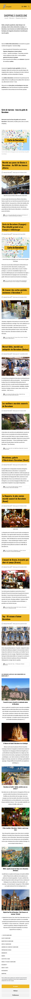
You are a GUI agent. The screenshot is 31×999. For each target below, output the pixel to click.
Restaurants (5, 970)
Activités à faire (6, 959)
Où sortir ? (4, 964)
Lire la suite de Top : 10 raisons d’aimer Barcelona (13, 664)
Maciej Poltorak (7, 172)
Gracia (3, 68)
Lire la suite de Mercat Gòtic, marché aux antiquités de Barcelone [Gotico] (14, 395)
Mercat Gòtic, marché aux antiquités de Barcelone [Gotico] (15, 348)
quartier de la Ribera (12, 59)
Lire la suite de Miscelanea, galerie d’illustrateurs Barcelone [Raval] (12, 487)
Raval (25, 49)
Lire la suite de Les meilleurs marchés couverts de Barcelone (15, 449)
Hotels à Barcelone (6, 944)
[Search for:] (28, 6)
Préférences (15, 995)
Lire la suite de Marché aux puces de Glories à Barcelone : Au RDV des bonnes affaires (15, 216)
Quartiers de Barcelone (7, 941)
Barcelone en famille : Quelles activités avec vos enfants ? (15, 788)
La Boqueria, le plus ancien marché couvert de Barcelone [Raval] (14, 498)
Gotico (4, 53)
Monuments (4, 953)
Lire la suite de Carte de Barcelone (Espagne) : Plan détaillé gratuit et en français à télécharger (15, 281)
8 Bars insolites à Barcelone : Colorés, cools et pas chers (15, 829)
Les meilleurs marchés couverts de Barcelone (15, 405)
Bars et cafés (5, 967)
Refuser (16, 991)
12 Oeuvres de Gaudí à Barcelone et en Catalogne (15, 743)
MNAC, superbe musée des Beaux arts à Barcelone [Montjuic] (15, 869)
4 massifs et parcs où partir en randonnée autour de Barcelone (15, 703)
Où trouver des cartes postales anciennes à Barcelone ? (14, 291)
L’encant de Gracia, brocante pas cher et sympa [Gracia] (15, 561)
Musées (3, 956)
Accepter (15, 986)
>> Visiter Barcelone (7, 935)
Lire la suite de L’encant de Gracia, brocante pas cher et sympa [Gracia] (14, 608)
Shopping (4, 973)
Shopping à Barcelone (21, 18)
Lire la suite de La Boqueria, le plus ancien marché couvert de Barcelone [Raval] (14, 551)
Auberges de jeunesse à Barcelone (10, 947)
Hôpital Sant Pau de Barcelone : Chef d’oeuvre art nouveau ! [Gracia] (15, 913)
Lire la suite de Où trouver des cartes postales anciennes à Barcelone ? (15, 338)
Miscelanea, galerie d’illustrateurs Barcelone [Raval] (15, 459)
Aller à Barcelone (6, 938)
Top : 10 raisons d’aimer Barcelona (11, 618)
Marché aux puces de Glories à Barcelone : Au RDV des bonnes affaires (15, 165)
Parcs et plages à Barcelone (9, 962)
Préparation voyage (6, 950)
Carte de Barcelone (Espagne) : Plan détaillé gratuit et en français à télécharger (14, 227)
